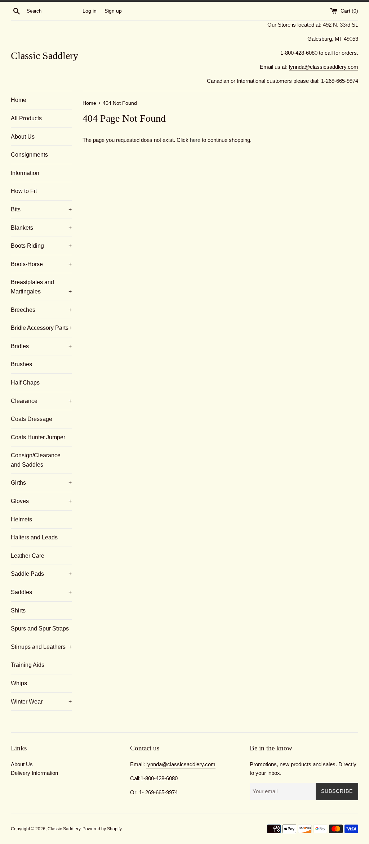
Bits (41, 209)
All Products (26, 118)
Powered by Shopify (102, 828)
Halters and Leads (34, 537)
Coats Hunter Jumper (38, 437)
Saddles (41, 592)
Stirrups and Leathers (41, 647)
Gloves (41, 501)
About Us (23, 137)
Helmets (21, 519)
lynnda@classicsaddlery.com (323, 67)
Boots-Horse (41, 264)
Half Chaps (25, 383)
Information (25, 173)
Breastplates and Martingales (41, 287)
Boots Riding (41, 246)
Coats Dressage (31, 419)
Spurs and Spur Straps (40, 628)
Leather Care (27, 556)
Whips (19, 683)
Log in (90, 11)
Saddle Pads (41, 574)
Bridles (41, 346)
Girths (41, 483)
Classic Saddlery (44, 55)
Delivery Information (34, 773)
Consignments (29, 155)
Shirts (18, 610)
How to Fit (24, 191)
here (195, 140)
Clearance (41, 401)
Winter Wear (41, 702)
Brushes (21, 364)
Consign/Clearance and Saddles (36, 460)
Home (18, 100)
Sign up (113, 11)
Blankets (41, 228)
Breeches (41, 310)
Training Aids (27, 665)
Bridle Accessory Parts (41, 328)
